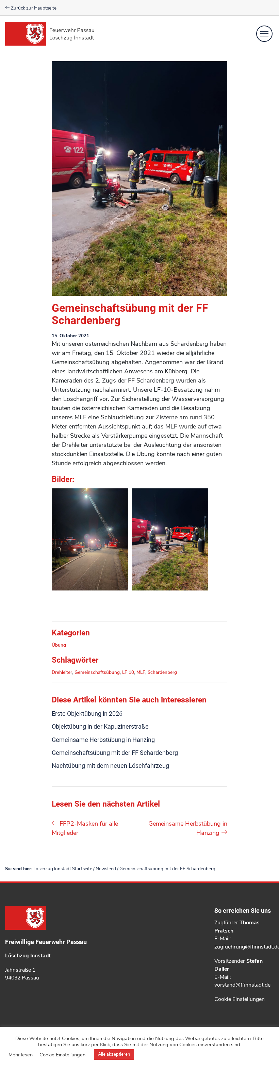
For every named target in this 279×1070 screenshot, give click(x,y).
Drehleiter (62, 672)
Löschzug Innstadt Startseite (62, 868)
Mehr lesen (21, 1055)
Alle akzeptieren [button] (114, 1054)
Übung (59, 645)
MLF (140, 672)
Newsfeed (106, 868)
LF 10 (128, 672)
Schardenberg (162, 672)
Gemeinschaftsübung (97, 672)
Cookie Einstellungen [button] (239, 999)
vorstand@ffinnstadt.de (242, 985)
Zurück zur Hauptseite (33, 8)
